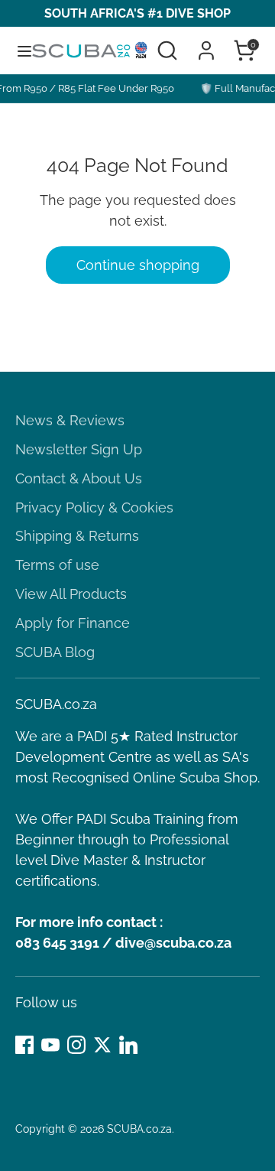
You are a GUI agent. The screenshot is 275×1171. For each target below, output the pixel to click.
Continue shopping (137, 265)
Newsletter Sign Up (78, 449)
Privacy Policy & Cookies (94, 507)
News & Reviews (70, 420)
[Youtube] (50, 1045)
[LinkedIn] (128, 1045)
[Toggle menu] (16, 50)
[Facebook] (24, 1045)
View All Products (71, 594)
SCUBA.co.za (139, 1129)
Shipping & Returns (77, 536)
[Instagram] (76, 1045)
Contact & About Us (78, 478)
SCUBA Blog (55, 652)
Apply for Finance (72, 623)
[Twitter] (102, 1045)
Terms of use (57, 565)
